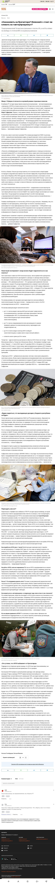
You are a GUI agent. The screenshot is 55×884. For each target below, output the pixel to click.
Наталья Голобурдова (7, 753)
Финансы (4, 18)
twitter (31, 845)
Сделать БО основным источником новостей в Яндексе (27, 764)
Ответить (3, 798)
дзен (30, 848)
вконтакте (6, 845)
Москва (10, 4)
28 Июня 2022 (4, 15)
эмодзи (7, 796)
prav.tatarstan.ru (7, 98)
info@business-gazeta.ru (7, 840)
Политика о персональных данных (8, 871)
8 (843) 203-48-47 (23, 839)
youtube (5, 850)
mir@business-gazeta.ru (24, 840)
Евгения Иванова (18, 753)
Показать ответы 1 (6, 814)
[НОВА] (39, 9)
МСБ (9, 18)
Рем (6, 804)
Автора (21, 778)
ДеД (6, 790)
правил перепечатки (16, 876)
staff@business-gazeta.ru (42, 839)
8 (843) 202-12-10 (5, 839)
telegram (5, 848)
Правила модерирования (7, 822)
